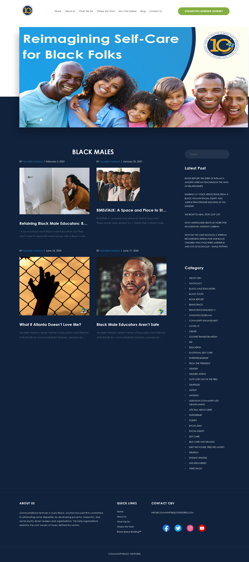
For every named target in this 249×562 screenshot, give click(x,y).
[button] (24, 120)
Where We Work (106, 11)
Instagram (190, 526)
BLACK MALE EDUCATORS (202, 288)
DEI (190, 342)
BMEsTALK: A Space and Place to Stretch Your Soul (144, 210)
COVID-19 (194, 326)
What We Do (86, 11)
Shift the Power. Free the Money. (207, 447)
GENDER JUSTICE (197, 374)
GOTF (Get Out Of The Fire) (203, 379)
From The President (199, 363)
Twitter (178, 526)
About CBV (195, 278)
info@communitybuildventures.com (172, 512)
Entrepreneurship (199, 358)
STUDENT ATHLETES (198, 457)
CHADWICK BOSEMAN (200, 315)
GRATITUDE (194, 384)
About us (70, 11)
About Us (121, 516)
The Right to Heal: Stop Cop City (202, 214)
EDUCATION (195, 347)
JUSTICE (193, 390)
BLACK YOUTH (196, 294)
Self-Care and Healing (202, 441)
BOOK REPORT (196, 299)
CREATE (193, 331)
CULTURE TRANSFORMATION (203, 336)
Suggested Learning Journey (204, 11)
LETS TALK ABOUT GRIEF (200, 409)
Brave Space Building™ (129, 531)
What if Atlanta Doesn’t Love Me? (50, 324)
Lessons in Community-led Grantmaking (204, 402)
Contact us (155, 11)
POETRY (193, 420)
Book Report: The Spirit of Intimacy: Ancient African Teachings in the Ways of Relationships (206, 182)
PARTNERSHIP (195, 415)
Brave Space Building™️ (202, 310)
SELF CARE (194, 436)
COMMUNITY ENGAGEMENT (203, 320)
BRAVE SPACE (196, 304)
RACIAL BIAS (195, 425)
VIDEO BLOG (195, 468)
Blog (143, 11)
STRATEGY (194, 452)
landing (194, 395)
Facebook (166, 526)
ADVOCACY (195, 283)
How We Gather (128, 11)
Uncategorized (197, 463)
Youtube (202, 526)
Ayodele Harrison (33, 161)
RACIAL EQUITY (196, 431)
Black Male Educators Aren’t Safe (128, 324)
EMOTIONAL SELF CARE (201, 352)
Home (58, 11)
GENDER (193, 368)
